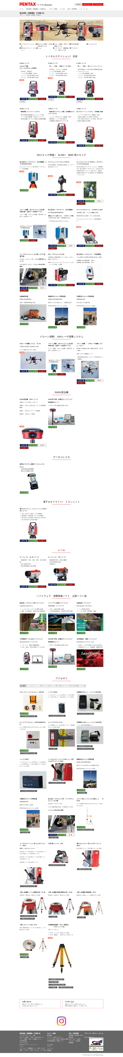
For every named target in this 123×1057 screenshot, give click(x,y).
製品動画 (49, 1035)
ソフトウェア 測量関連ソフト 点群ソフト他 (32, 1048)
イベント (49, 1046)
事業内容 (71, 1037)
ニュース (82, 9)
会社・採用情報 (72, 9)
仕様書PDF (23, 98)
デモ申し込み (98, 4)
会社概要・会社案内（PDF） (76, 1035)
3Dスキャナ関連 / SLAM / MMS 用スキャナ (32, 1037)
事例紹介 (49, 1050)
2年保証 (22, 101)
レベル (39, 48)
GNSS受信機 (74, 44)
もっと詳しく (42, 98)
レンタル (62, 9)
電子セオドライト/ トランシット (29, 1044)
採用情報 (71, 1042)
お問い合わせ (87, 4)
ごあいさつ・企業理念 (74, 1041)
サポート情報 (53, 9)
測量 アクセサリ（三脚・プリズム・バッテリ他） (33, 1050)
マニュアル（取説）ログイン (54, 1037)
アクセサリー (75, 48)
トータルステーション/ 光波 (27, 1035)
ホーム (22, 9)
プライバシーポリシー (91, 1033)
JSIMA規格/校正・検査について (55, 1041)
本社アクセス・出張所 (74, 1039)
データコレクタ (92, 44)
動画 (98, 201)
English (78, 4)
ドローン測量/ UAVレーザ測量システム (30, 1039)
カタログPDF (32, 98)
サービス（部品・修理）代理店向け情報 (57, 1039)
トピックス (50, 1048)
